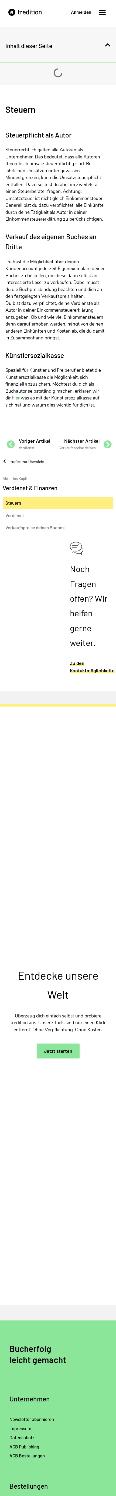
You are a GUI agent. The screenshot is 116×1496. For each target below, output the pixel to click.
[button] (102, 12)
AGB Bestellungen (27, 1455)
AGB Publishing (24, 1446)
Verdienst (14, 515)
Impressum (20, 1428)
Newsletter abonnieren (31, 1419)
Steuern (13, 502)
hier (16, 398)
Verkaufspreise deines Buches (34, 527)
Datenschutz (22, 1437)
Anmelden (81, 12)
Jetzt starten (58, 1051)
